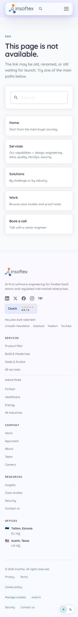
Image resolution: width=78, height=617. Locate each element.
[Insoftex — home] (21, 8)
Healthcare (12, 397)
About (9, 449)
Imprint (36, 597)
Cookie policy (13, 587)
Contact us (12, 508)
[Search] (40, 9)
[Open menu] (66, 8)
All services (12, 369)
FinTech (10, 389)
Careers (10, 464)
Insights (10, 485)
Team (9, 457)
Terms (24, 576)
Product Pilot (13, 346)
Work (8, 433)
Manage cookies (15, 597)
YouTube (66, 326)
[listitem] (7, 298)
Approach (12, 441)
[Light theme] (63, 609)
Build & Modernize (17, 354)
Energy (10, 405)
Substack (39, 326)
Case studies (13, 493)
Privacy (9, 576)
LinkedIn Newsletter (17, 326)
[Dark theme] (70, 609)
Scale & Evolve (15, 362)
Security (10, 501)
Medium (53, 326)
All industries (13, 413)
